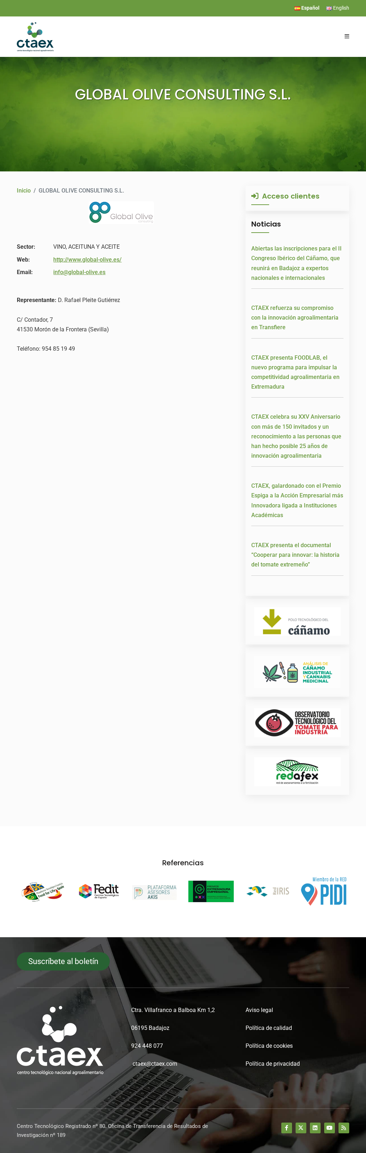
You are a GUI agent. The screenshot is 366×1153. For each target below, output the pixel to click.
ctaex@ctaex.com (155, 1063)
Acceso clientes (289, 196)
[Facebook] (286, 1128)
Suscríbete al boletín (63, 961)
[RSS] (343, 1128)
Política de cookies (269, 1045)
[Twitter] (301, 1128)
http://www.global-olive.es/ (87, 259)
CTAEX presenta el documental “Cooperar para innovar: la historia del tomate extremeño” (295, 555)
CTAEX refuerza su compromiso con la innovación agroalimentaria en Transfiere (294, 318)
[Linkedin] (315, 1128)
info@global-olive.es (79, 272)
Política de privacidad (273, 1063)
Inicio (24, 190)
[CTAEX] (35, 36)
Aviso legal (259, 1010)
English (340, 8)
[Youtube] (329, 1128)
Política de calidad (269, 1028)
